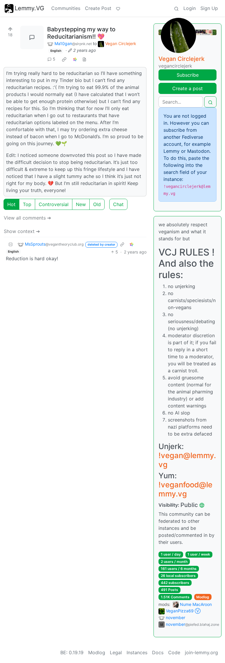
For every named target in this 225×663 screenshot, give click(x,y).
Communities (65, 8)
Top (27, 204)
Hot (11, 204)
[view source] (84, 59)
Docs (157, 652)
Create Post (98, 8)
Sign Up (209, 8)
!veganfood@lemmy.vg (185, 489)
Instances (137, 652)
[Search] (176, 8)
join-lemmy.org (201, 652)
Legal (116, 652)
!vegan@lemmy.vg (187, 460)
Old (97, 204)
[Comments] (32, 37)
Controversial (54, 204)
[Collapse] (10, 244)
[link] (64, 59)
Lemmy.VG (29, 8)
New (81, 204)
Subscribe (188, 75)
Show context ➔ (22, 231)
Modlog (202, 597)
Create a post (187, 88)
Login (189, 8)
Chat (118, 204)
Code (174, 652)
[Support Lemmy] (118, 8)
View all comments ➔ (27, 218)
